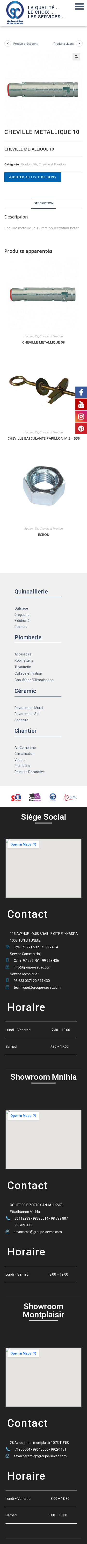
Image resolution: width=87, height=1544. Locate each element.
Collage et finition (28, 673)
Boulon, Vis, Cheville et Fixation (43, 164)
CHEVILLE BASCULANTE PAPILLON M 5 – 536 (43, 438)
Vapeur (20, 760)
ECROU (43, 534)
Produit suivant (64, 44)
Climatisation (24, 754)
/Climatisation (42, 680)
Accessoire (22, 654)
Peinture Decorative (29, 772)
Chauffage (22, 680)
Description (44, 203)
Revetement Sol (26, 714)
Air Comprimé (25, 748)
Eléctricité (21, 621)
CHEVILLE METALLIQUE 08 (43, 342)
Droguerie (21, 615)
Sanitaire (21, 720)
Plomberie (22, 766)
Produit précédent (25, 44)
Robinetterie (24, 660)
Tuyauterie (22, 667)
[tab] (43, 203)
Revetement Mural (28, 708)
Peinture (21, 627)
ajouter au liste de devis (32, 177)
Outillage (21, 608)
